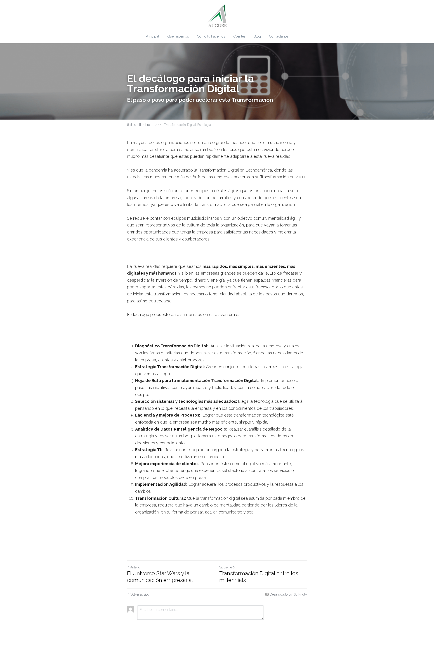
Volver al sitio (139, 594)
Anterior (135, 567)
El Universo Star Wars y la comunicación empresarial (160, 576)
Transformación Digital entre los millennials (258, 576)
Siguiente (225, 567)
